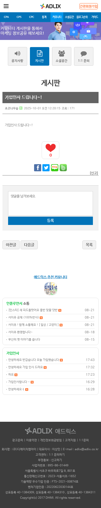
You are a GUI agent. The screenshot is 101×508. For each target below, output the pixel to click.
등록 (50, 220)
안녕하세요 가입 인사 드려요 (27, 367)
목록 (89, 245)
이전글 (11, 245)
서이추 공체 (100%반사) (25, 317)
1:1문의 (84, 440)
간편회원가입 (89, 6)
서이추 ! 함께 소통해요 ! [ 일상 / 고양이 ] (35, 325)
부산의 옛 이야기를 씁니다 (24, 339)
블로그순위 (82, 17)
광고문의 (17, 440)
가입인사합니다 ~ (20, 382)
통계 (44, 17)
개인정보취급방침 (51, 440)
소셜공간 (69, 17)
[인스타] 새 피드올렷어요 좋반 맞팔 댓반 (34, 310)
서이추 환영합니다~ (20, 332)
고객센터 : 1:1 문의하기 (50, 455)
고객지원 (70, 440)
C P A (6, 17)
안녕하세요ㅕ (17, 389)
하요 (12, 374)
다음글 (29, 245)
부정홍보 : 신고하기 (50, 460)
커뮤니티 (56, 17)
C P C (31, 17)
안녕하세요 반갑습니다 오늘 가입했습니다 (35, 360)
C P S (19, 17)
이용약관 (31, 440)
